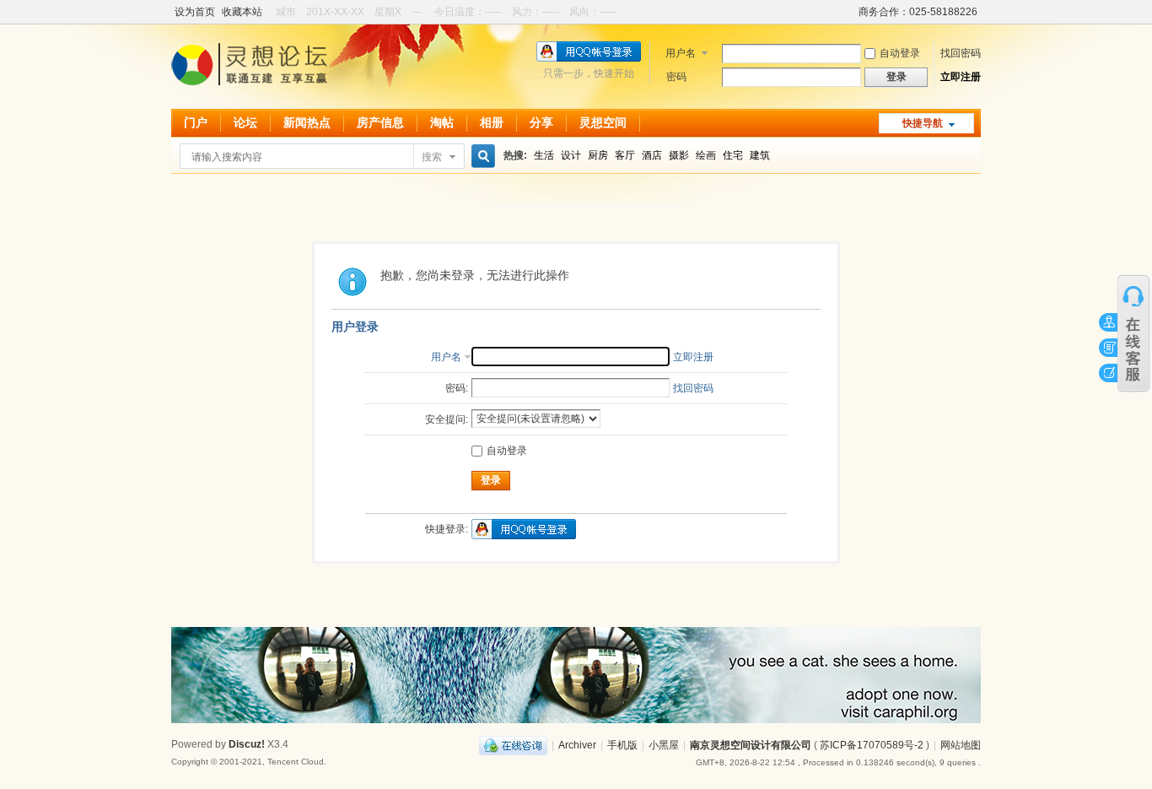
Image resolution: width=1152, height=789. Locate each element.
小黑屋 (664, 745)
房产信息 (380, 122)
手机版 (622, 745)
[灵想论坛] (249, 90)
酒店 (652, 155)
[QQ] (513, 745)
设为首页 (195, 12)
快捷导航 (922, 123)
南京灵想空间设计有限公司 (750, 745)
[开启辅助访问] (851, 11)
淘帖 (442, 122)
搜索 (432, 157)
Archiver (577, 745)
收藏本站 (242, 12)
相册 (491, 122)
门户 (195, 122)
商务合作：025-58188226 (918, 12)
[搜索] (481, 156)
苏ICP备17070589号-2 (871, 745)
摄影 (679, 155)
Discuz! (247, 744)
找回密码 (960, 53)
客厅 (625, 155)
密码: (456, 388)
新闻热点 (307, 122)
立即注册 (960, 77)
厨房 (598, 155)
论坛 (245, 122)
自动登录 (900, 53)
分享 (541, 122)
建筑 (760, 155)
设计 (571, 155)
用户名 (680, 53)
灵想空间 (603, 122)
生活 (544, 155)
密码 (676, 77)
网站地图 (960, 745)
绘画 (706, 155)
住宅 (733, 155)
